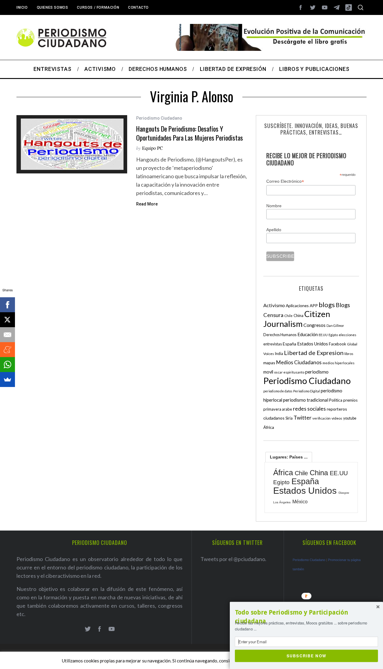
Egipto (333, 335)
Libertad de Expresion (314, 352)
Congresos (314, 325)
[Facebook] (7, 304)
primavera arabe (277, 409)
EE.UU (323, 335)
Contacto (138, 7)
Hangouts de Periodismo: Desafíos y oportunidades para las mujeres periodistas (189, 133)
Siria (289, 418)
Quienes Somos (52, 7)
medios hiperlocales (339, 363)
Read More (147, 204)
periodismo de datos (277, 391)
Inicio (22, 7)
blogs (327, 305)
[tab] (288, 457)
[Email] (7, 334)
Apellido (273, 229)
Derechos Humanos (280, 335)
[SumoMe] (7, 379)
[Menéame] (7, 349)
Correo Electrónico (285, 181)
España (289, 343)
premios (350, 400)
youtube (349, 418)
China (298, 315)
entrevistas (272, 344)
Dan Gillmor (335, 325)
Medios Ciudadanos (299, 362)
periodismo (317, 371)
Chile (288, 315)
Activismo (274, 305)
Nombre (274, 205)
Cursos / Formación (98, 7)
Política (335, 400)
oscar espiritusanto (289, 372)
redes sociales (309, 408)
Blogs (343, 304)
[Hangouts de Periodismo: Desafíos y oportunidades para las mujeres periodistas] (71, 144)
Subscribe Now (306, 655)
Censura (273, 315)
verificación (321, 418)
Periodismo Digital (306, 391)
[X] (7, 319)
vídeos (337, 418)
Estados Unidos (312, 343)
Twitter (302, 417)
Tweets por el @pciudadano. (233, 559)
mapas (269, 362)
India (279, 353)
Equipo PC (152, 148)
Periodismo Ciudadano (159, 118)
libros (348, 353)
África (268, 427)
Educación (307, 334)
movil (268, 371)
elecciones (347, 335)
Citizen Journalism (296, 319)
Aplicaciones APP (302, 305)
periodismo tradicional (305, 400)
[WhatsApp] (7, 364)
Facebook (337, 344)
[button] (306, 617)
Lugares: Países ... (289, 457)
